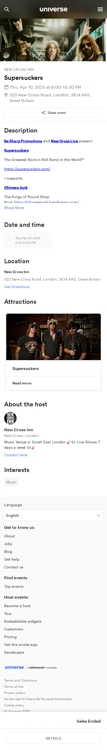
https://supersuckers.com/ (27, 169)
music (11, 482)
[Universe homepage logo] (54, 10)
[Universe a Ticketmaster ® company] (53, 668)
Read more (21, 383)
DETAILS (53, 738)
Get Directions (17, 286)
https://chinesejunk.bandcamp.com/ (46, 202)
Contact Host (16, 455)
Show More (14, 207)
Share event (57, 113)
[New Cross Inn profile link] (53, 418)
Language (13, 504)
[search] (6, 9)
